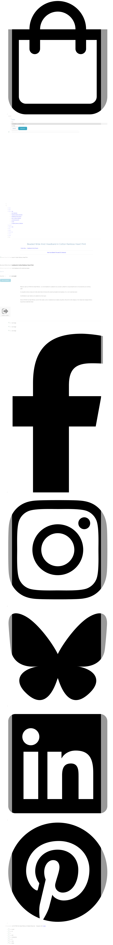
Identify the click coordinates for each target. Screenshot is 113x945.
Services (10, 225)
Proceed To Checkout (61, 252)
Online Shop (10, 211)
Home (9, 207)
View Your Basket (51, 252)
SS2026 (12, 221)
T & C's (9, 233)
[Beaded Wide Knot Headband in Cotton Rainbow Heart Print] (2, 261)
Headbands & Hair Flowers (16, 216)
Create (44, 926)
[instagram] (57, 606)
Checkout (22, 128)
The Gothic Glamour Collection (17, 223)
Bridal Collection (14, 213)
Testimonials (10, 226)
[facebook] (57, 492)
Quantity (2, 276)
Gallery (9, 230)
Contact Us (10, 231)
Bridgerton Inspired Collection (16, 214)
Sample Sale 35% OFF (15, 219)
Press (9, 228)
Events (9, 235)
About (9, 209)
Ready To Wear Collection (16, 218)
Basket (14, 128)
